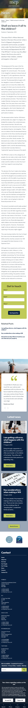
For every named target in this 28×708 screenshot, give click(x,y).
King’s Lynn (4, 612)
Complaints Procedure (17, 663)
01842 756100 (5, 655)
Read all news (14, 526)
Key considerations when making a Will (12, 333)
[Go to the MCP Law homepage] (14, 4)
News (7, 20)
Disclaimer (4, 665)
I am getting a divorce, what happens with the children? (14, 439)
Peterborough (5, 628)
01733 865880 (5, 639)
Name (5, 290)
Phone (5, 303)
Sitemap (24, 665)
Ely (2, 595)
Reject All (20, 700)
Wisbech (3, 579)
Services (3, 561)
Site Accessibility (5, 663)
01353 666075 (5, 606)
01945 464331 (5, 589)
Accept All (8, 700)
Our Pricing (4, 566)
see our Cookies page (14, 694)
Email (5, 297)
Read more (9, 465)
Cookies (19, 665)
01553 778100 (5, 622)
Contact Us (4, 572)
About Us (3, 559)
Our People (4, 564)
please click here (22, 695)
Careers (3, 570)
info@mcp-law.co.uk (7, 592)
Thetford (4, 646)
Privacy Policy (12, 665)
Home (2, 20)
